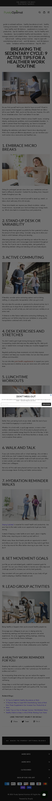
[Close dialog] (50, 395)
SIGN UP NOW (46, 404)
